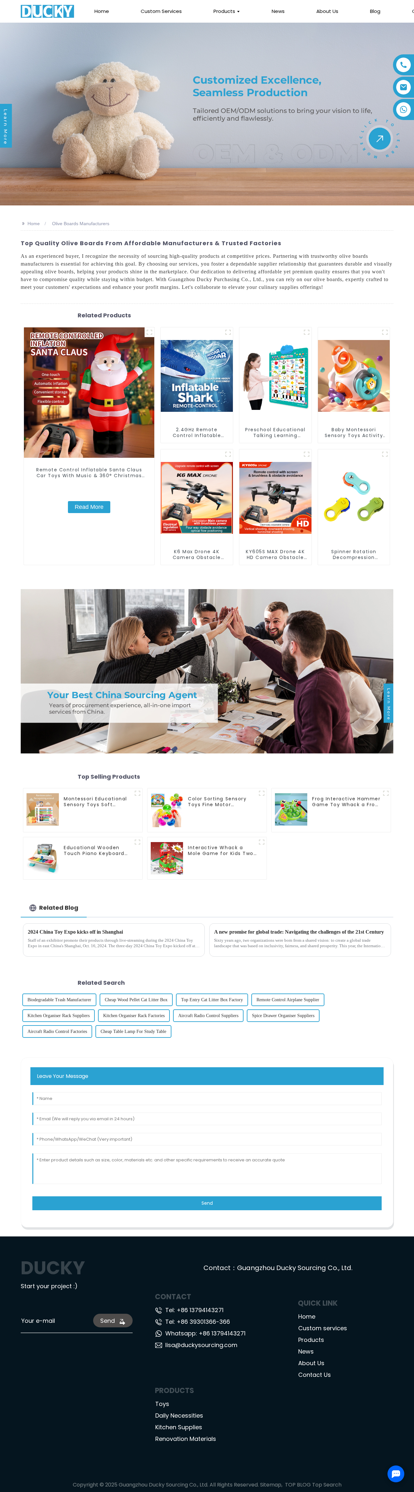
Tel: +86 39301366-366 (197, 1322)
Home (33, 223)
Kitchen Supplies (178, 1427)
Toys (162, 1404)
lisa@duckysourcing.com (201, 1345)
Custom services (322, 1328)
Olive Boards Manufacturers (80, 223)
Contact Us (314, 1375)
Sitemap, (272, 1484)
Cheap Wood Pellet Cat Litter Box (136, 999)
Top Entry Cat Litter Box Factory (212, 999)
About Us (311, 1363)
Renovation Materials (185, 1439)
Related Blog (58, 908)
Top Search (327, 1484)
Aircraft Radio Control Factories (57, 1031)
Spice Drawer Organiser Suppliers (283, 1015)
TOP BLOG (298, 1484)
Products (311, 1340)
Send (207, 1203)
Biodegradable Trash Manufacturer (59, 999)
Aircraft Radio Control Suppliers (208, 1015)
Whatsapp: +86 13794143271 (205, 1333)
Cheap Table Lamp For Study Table (133, 1031)
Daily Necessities (179, 1415)
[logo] (47, 11)
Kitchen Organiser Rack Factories (134, 1015)
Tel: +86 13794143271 (194, 1310)
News (306, 1351)
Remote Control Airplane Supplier (287, 999)
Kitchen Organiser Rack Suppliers (58, 1015)
